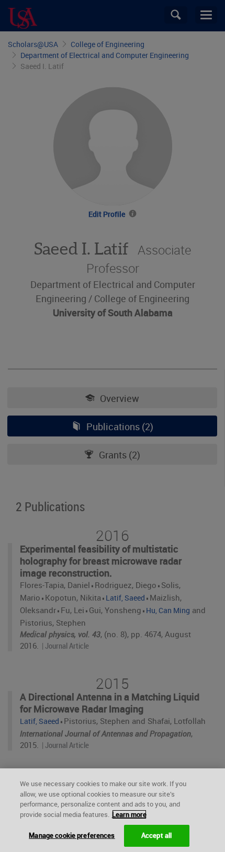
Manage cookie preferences (72, 835)
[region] (112, 810)
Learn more (129, 814)
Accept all (156, 835)
